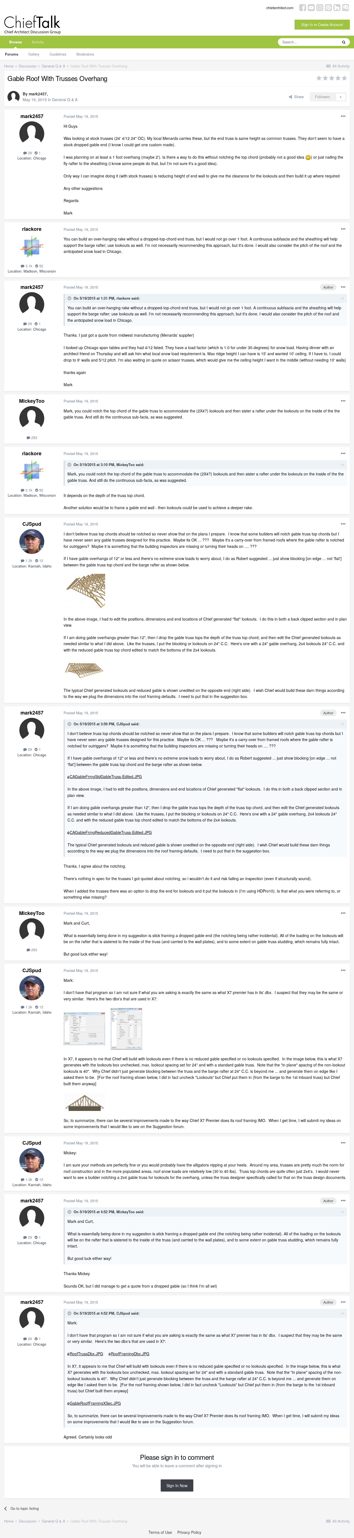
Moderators (85, 54)
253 (33, 437)
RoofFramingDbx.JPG (130, 1353)
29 (29, 152)
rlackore (31, 228)
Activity (38, 42)
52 (40, 265)
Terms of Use (160, 1532)
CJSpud (31, 523)
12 (40, 560)
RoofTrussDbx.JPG (86, 1353)
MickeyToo (32, 400)
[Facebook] (302, 7)
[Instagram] (319, 7)
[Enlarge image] (308, 157)
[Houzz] (337, 7)
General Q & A (64, 99)
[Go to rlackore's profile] (31, 246)
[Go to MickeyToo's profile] (31, 418)
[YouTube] (311, 7)
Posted (81, 116)
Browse (15, 42)
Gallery (34, 54)
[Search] (344, 42)
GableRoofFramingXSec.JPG (95, 1403)
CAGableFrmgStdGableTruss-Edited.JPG (106, 776)
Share (298, 96)
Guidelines (58, 54)
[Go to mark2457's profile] (13, 97)
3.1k (28, 265)
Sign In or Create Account (322, 24)
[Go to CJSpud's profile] (31, 541)
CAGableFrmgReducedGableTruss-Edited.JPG (111, 832)
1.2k (28, 560)
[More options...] (343, 116)
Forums (11, 54)
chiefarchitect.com (279, 7)
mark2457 (38, 93)
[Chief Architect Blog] (345, 7)
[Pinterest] (328, 7)
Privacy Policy (189, 1532)
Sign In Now (177, 1485)
